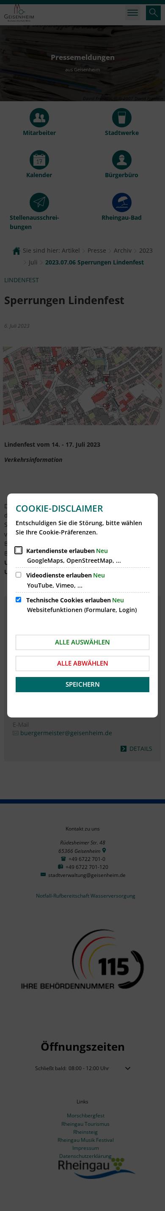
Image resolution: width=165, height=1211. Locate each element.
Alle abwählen (82, 663)
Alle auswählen (82, 642)
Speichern (83, 684)
